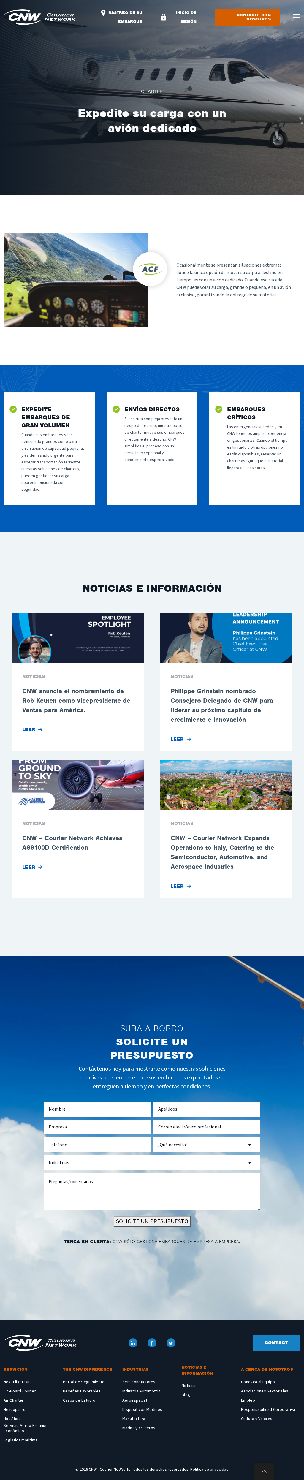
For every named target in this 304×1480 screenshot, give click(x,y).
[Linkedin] (133, 1342)
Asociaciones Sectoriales (265, 1391)
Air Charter (14, 1400)
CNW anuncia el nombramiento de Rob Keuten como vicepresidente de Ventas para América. (76, 700)
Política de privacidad (209, 1470)
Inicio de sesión (186, 17)
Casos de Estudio (79, 1400)
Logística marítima (21, 1440)
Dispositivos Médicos (142, 1409)
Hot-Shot (12, 1419)
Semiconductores (139, 1382)
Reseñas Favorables (82, 1391)
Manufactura (133, 1419)
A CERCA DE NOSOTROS (267, 1369)
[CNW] (40, 1342)
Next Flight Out (17, 1382)
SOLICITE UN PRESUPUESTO (152, 1221)
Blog (186, 1395)
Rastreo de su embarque (124, 17)
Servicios (16, 1369)
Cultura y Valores (256, 1419)
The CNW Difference (88, 1369)
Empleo (248, 1400)
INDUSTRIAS (135, 1369)
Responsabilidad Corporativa (268, 1409)
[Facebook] (152, 1342)
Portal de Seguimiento (84, 1382)
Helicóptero (15, 1409)
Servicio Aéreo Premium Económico (26, 1428)
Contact (276, 1343)
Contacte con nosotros (254, 17)
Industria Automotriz (141, 1391)
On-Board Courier (20, 1391)
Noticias (189, 1386)
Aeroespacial (134, 1400)
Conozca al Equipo (258, 1382)
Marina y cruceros (138, 1428)
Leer (28, 730)
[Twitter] (171, 1342)
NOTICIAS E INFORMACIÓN (197, 1370)
